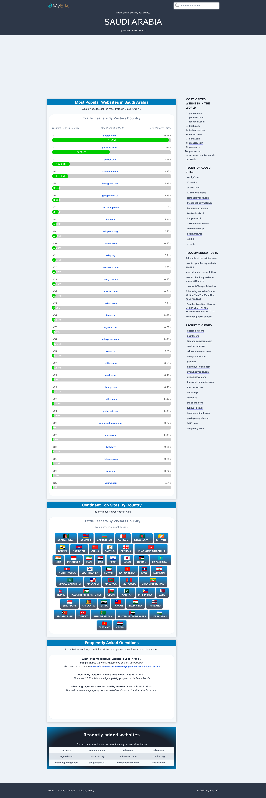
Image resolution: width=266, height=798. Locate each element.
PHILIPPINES (145, 594)
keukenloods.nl (195, 213)
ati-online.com (195, 402)
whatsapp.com (111, 207)
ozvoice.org (158, 756)
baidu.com (194, 138)
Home (51, 790)
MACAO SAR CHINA (70, 583)
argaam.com (110, 327)
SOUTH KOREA (89, 572)
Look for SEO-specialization (201, 286)
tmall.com (194, 126)
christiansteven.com (128, 762)
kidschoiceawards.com (199, 341)
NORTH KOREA (67, 572)
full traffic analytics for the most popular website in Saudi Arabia (125, 666)
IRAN (89, 562)
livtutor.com (158, 762)
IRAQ (100, 562)
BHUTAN (161, 540)
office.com (111, 363)
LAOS (144, 572)
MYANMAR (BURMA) (153, 583)
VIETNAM (104, 627)
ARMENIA (85, 540)
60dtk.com (193, 335)
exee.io (191, 244)
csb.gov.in (158, 750)
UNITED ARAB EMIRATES (132, 616)
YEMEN (120, 627)
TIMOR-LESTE (65, 616)
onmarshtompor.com (110, 423)
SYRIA (104, 605)
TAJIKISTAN (136, 605)
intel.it (190, 239)
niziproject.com (195, 330)
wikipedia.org (110, 231)
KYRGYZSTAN (127, 572)
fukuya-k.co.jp (195, 407)
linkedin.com (111, 459)
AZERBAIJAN (104, 540)
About (61, 790)
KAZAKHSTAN (160, 562)
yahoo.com (111, 303)
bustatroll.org (97, 756)
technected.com (128, 756)
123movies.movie (196, 192)
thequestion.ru (97, 762)
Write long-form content (199, 316)
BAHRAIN (123, 540)
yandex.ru (194, 147)
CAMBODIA (79, 551)
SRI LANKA (88, 605)
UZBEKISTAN (159, 616)
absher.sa (110, 375)
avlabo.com (193, 187)
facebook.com (110, 171)
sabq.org (110, 255)
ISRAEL (113, 562)
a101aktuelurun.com (198, 223)
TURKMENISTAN (103, 616)
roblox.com (111, 399)
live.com (110, 219)
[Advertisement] (133, 65)
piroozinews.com (196, 377)
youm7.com (111, 483)
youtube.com (109, 147)
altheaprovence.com (198, 197)
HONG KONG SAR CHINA (151, 551)
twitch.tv (111, 447)
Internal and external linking (201, 272)
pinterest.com (110, 411)
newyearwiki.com (196, 356)
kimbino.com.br (195, 228)
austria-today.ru (196, 346)
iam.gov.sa (111, 387)
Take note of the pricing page (201, 258)
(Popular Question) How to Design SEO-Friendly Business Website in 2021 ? (200, 308)
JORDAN (141, 562)
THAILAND (154, 605)
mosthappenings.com (66, 762)
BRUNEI (62, 551)
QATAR (162, 594)
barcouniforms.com (198, 208)
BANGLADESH (142, 540)
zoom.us (110, 351)
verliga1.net (193, 177)
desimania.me (194, 233)
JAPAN (127, 562)
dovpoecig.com (195, 428)
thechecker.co (195, 387)
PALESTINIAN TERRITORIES (86, 594)
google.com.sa (110, 195)
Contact (71, 790)
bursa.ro (66, 750)
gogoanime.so (97, 750)
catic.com (127, 750)
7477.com (192, 423)
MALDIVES (111, 583)
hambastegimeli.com (198, 413)
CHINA (95, 551)
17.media (192, 182)
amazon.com (111, 291)
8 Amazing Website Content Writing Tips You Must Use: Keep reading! (201, 295)
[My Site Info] (59, 5)
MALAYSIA (93, 583)
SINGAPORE (69, 605)
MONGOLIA (129, 583)
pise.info (191, 361)
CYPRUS (110, 551)
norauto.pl (192, 392)
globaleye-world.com (198, 366)
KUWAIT (108, 572)
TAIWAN (118, 605)
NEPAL (61, 594)
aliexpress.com (110, 339)
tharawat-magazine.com (200, 382)
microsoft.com (111, 267)
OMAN (111, 594)
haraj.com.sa (111, 279)
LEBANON (159, 572)
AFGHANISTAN (66, 540)
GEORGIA (125, 551)
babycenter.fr (194, 218)
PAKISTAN (126, 594)
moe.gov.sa (110, 435)
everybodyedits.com (198, 371)
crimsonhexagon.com (199, 351)
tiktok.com (110, 315)
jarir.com (111, 471)
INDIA (58, 562)
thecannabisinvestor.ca (199, 202)
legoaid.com (66, 756)
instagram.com (110, 183)
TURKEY (83, 616)
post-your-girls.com (198, 418)
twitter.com (110, 159)
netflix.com (111, 243)
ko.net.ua (192, 397)
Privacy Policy (86, 790)
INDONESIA (73, 562)
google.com (109, 135)
